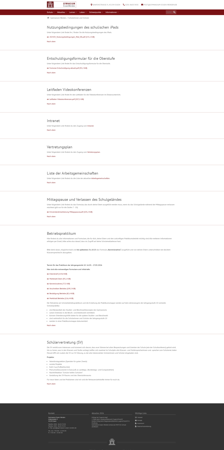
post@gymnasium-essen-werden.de (160, 5)
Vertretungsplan (93, 152)
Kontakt (139, 420)
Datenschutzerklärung (144, 426)
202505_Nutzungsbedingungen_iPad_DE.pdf (71, 37)
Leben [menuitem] (82, 12)
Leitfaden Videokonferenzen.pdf (66, 99)
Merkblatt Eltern (60, 279)
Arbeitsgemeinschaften (100, 178)
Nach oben (51, 41)
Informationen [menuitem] (111, 12)
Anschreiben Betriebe (62, 288)
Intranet (90, 126)
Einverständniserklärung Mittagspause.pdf (70, 212)
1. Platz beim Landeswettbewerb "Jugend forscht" (107, 419)
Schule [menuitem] (50, 12)
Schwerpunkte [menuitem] (95, 12)
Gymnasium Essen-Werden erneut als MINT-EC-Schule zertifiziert (109, 426)
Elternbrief (58, 274)
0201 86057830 (131, 5)
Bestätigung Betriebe (61, 293)
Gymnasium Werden (58, 18)
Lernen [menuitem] (72, 12)
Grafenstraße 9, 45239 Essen (106, 5)
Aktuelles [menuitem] (61, 12)
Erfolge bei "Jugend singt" (100, 417)
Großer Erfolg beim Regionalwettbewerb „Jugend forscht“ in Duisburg (111, 422)
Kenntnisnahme (59, 283)
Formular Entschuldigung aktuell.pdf (68, 68)
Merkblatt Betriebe (61, 298)
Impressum (140, 423)
